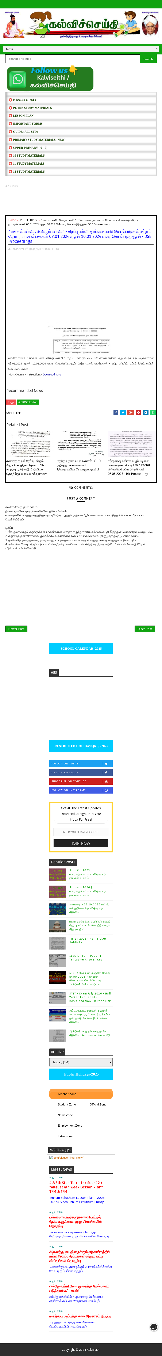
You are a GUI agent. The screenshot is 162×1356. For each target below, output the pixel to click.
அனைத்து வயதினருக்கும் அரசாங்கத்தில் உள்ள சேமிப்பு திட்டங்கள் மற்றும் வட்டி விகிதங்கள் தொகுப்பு (79, 1256)
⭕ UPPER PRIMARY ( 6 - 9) (28, 147)
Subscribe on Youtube (68, 781)
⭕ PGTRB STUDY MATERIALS (30, 108)
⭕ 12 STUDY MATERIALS (27, 171)
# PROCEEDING (27, 402)
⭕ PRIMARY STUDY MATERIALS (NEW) (37, 139)
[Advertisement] (81, 201)
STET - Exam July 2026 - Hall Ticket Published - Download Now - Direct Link (90, 997)
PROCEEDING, (52, 249)
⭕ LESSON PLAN (21, 115)
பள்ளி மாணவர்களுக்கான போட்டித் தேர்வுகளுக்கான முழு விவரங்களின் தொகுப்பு (75, 1221)
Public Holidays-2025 (81, 1074)
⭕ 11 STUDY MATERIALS (27, 163)
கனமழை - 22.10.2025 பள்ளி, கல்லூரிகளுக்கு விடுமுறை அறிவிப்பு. (89, 908)
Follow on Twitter (66, 763)
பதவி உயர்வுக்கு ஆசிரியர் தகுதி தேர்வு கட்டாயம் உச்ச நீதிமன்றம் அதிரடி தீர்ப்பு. (90, 925)
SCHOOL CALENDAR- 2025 (81, 648)
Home (12, 220)
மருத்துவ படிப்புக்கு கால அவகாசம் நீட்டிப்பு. (80, 1316)
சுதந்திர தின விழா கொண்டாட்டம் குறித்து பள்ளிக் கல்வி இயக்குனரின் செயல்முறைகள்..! (79, 465)
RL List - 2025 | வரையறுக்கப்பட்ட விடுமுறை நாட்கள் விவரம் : (87, 874)
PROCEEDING (28, 220)
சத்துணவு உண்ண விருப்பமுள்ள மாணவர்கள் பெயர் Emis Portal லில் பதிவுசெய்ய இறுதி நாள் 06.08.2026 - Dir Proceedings (129, 467)
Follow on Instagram (68, 790)
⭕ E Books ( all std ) (22, 100)
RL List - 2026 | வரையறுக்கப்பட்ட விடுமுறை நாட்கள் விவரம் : (87, 891)
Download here (52, 374)
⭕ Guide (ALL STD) (23, 131)
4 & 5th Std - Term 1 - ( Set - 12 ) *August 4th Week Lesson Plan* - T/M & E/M (77, 1187)
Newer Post (16, 629)
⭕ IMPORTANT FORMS (26, 123)
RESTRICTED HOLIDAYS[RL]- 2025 (81, 746)
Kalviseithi (93, 1350)
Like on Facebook (65, 772)
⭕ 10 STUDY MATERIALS (27, 155)
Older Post (145, 629)
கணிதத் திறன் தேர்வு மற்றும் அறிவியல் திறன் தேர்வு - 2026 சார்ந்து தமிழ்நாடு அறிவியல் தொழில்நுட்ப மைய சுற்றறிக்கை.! (27, 467)
